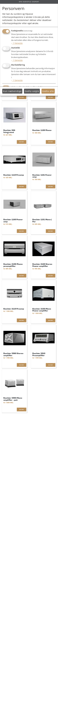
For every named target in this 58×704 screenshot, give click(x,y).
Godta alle (48, 91)
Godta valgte (32, 91)
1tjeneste (17, 43)
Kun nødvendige (12, 91)
